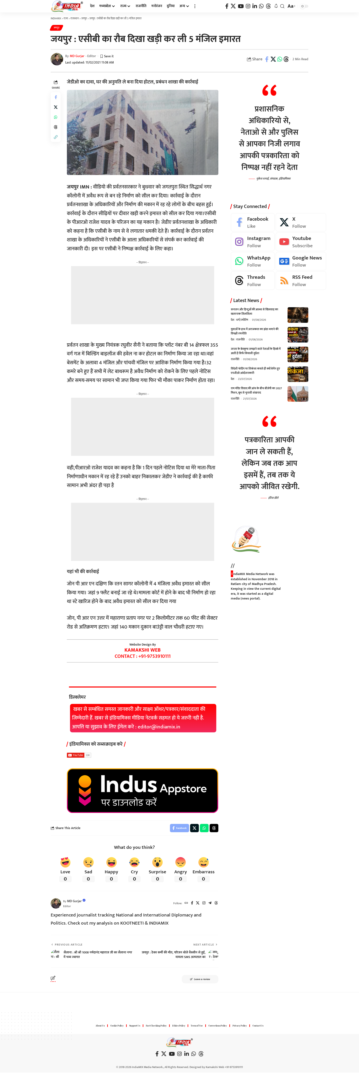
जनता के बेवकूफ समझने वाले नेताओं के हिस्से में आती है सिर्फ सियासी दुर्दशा (256, 351)
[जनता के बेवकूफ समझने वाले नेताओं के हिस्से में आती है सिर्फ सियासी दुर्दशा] (298, 354)
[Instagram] (248, 6)
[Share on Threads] (286, 59)
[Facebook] (227, 6)
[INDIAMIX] (67, 6)
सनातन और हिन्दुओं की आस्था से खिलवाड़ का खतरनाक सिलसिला (254, 311)
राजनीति (240, 339)
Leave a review (202, 979)
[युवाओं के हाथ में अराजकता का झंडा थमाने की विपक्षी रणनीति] (298, 335)
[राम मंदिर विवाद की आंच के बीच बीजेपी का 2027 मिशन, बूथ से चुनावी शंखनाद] (298, 394)
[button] (195, 6)
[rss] (301, 281)
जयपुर (57, 28)
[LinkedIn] (254, 6)
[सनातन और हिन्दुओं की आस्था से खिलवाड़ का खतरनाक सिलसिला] (298, 315)
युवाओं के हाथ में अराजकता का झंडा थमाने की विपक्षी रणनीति (254, 331)
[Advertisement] (142, 295)
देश (232, 319)
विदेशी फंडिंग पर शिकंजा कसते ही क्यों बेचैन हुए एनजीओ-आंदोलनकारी (255, 370)
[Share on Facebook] (267, 59)
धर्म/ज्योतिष (242, 319)
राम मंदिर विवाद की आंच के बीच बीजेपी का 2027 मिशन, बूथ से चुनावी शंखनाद (256, 390)
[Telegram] (210, 903)
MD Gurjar (77, 56)
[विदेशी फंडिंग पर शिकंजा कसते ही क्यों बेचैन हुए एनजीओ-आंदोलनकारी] (298, 374)
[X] (233, 6)
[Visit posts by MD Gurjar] (56, 903)
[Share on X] (273, 59)
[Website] (186, 903)
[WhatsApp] (261, 6)
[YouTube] (241, 6)
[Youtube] (301, 242)
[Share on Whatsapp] (280, 59)
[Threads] (268, 6)
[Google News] (301, 261)
